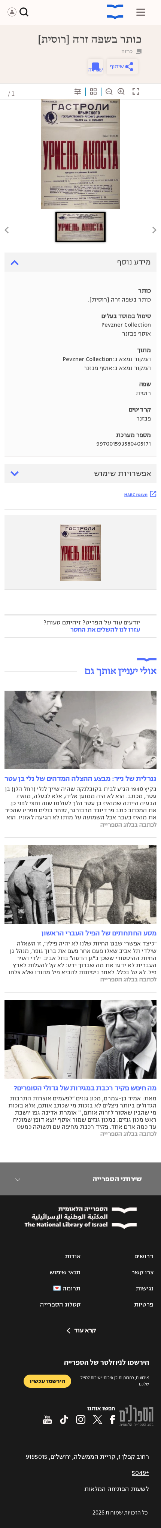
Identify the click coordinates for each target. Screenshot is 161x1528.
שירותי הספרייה (117, 1179)
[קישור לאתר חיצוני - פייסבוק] (112, 1419)
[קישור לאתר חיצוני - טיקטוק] (64, 1419)
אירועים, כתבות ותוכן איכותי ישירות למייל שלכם (114, 1381)
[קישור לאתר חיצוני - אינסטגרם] (80, 1419)
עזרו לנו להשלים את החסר (105, 629)
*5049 (140, 1473)
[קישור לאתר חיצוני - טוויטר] (98, 1419)
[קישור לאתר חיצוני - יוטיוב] (47, 1419)
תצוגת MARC (136, 494)
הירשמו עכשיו (47, 1381)
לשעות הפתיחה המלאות (116, 1489)
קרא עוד (85, 1330)
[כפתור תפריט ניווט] (141, 12)
